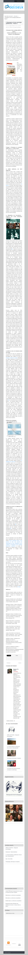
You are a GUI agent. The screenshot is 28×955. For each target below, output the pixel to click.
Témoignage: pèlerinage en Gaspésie (14, 758)
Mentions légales (7, 952)
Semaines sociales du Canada (11, 357)
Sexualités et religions (17, 27)
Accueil (11, 16)
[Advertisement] (15, 833)
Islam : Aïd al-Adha (9, 858)
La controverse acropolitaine (15, 895)
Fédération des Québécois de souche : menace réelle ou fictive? (13, 905)
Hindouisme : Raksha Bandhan (11, 851)
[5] (10, 528)
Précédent (8, 662)
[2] (12, 249)
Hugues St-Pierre (12, 25)
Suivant (20, 662)
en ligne (18, 586)
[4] (15, 524)
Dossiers (16, 16)
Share (17, 655)
